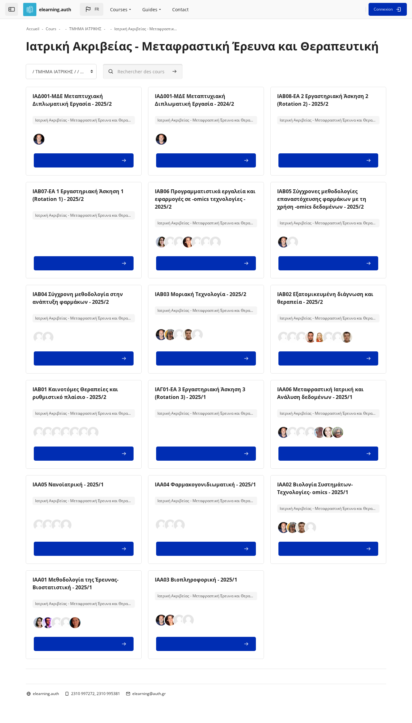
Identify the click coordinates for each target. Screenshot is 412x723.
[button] (91, 9)
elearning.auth (46, 693)
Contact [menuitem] (180, 9)
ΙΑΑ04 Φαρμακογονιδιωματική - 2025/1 (205, 484)
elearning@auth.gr (149, 693)
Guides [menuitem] (149, 9)
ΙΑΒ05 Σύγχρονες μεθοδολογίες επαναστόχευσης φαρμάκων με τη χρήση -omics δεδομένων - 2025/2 (321, 199)
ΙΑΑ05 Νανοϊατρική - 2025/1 (68, 484)
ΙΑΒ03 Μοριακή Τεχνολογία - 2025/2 (200, 294)
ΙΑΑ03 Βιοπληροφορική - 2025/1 (196, 579)
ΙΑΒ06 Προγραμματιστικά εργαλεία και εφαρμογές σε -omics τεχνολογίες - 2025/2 (205, 199)
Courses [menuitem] (118, 9)
